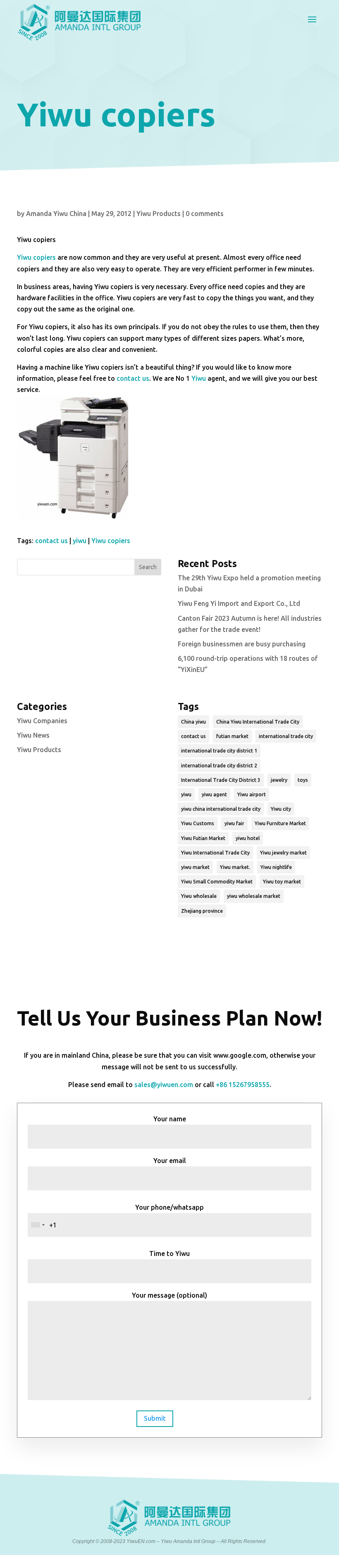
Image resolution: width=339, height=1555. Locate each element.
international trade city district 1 (219, 750)
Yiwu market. (235, 867)
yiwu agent (214, 794)
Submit (155, 1418)
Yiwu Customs (197, 823)
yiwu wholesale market (253, 896)
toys (303, 780)
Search (148, 567)
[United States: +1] (37, 1225)
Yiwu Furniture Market (280, 823)
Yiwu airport (251, 794)
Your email (169, 1160)
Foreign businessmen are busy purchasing (242, 644)
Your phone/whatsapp (169, 1207)
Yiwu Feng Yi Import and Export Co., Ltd (239, 603)
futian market (232, 736)
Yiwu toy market (282, 881)
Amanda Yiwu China (56, 213)
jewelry (279, 780)
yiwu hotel (248, 838)
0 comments (205, 213)
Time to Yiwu (169, 1253)
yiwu (79, 540)
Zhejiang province (202, 911)
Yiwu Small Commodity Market (217, 881)
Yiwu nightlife (276, 867)
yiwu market (195, 867)
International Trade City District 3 (220, 780)
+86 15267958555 (243, 1084)
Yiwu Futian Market (203, 838)
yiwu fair (234, 823)
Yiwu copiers (36, 257)
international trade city (286, 736)
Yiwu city (281, 809)
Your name (169, 1119)
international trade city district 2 (219, 765)
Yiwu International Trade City (215, 852)
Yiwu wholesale (199, 896)
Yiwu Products (158, 213)
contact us (133, 378)
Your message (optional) (169, 1295)
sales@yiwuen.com (163, 1084)
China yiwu (193, 721)
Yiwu (198, 378)
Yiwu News (33, 735)
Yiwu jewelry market (283, 852)
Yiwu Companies (42, 720)
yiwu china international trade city (220, 809)
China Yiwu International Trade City (257, 721)
